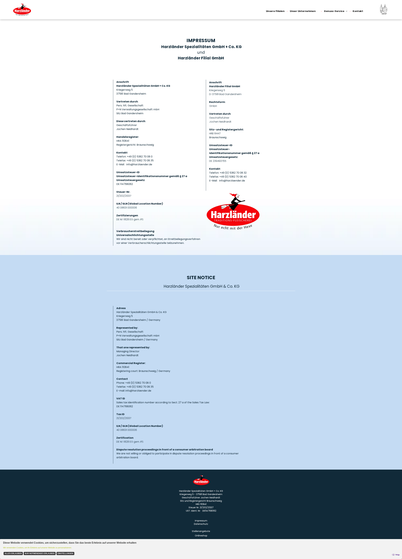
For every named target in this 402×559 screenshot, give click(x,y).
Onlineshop (201, 535)
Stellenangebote (201, 531)
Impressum (201, 520)
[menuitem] (276, 11)
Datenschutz (201, 524)
